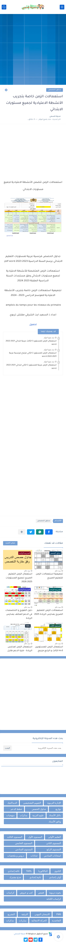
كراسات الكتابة (54, 899)
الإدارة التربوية (54, 803)
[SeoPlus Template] (50, 934)
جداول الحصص (54, 90)
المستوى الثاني (53, 843)
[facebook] (40, 940)
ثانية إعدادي (35, 877)
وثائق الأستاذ (55, 821)
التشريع (11, 914)
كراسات (10, 892)
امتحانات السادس (52, 855)
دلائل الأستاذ (55, 815)
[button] (49, 532)
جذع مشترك (15, 877)
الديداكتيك (12, 803)
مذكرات (23, 815)
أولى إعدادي (55, 877)
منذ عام (58, 571)
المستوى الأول (35, 837)
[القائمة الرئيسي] (62, 7)
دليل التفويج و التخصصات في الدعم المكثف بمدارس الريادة (18, 614)
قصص (41, 892)
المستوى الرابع (54, 849)
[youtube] (31, 940)
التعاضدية (56, 920)
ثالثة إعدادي (13, 871)
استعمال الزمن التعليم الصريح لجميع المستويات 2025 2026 (19, 578)
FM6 (58, 914)
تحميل (33, 324)
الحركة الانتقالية (39, 920)
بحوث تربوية (55, 892)
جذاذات (34, 855)
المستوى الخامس (23, 843)
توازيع (58, 809)
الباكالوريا (43, 871)
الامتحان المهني (42, 914)
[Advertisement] (33, 49)
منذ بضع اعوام (49, 338)
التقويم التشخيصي (32, 803)
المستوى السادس (24, 849)
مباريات (22, 920)
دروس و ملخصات (15, 855)
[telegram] (35, 940)
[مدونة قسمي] (33, 7)
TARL (29, 871)
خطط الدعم (16, 809)
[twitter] (26, 940)
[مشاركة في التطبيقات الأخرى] (21, 532)
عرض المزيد (10, 543)
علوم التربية (38, 815)
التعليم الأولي (54, 837)
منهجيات (10, 815)
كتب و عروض (26, 892)
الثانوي (57, 871)
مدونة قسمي (20, 934)
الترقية (24, 914)
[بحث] (4, 7)
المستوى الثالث (14, 837)
